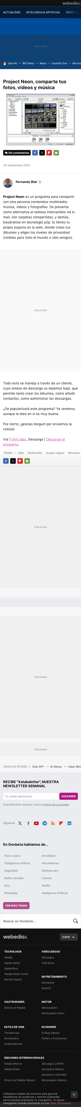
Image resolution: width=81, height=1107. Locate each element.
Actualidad (48, 855)
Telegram (44, 822)
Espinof (46, 988)
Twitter (42, 152)
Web (21, 452)
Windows (74, 452)
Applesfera (11, 968)
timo (7, 885)
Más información (61, 1103)
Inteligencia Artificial (54, 893)
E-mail (56, 152)
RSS (53, 822)
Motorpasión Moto (53, 1013)
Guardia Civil (59, 63)
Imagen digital (55, 452)
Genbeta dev (50, 870)
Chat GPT (38, 766)
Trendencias (11, 1032)
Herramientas (50, 863)
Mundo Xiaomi (13, 979)
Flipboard (49, 152)
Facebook (35, 152)
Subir (66, 937)
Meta (43, 63)
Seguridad (11, 870)
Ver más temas (16, 905)
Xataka (8, 957)
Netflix (46, 885)
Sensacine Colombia (54, 1074)
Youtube (36, 822)
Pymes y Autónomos (54, 1038)
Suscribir (69, 796)
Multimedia (35, 452)
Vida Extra (48, 962)
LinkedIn (69, 822)
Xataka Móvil (12, 962)
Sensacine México (53, 1069)
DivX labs (18, 439)
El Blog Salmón (51, 1032)
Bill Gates (28, 63)
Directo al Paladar (15, 1007)
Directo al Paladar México (19, 1080)
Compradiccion (13, 1043)
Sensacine (48, 982)
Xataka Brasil (12, 1069)
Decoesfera (11, 1038)
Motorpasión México (54, 1080)
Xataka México (13, 1063)
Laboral (46, 878)
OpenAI (12, 63)
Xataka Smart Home (16, 973)
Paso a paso (12, 855)
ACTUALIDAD (11, 12)
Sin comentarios (18, 152)
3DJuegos (48, 957)
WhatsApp (11, 893)
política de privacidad (56, 804)
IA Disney (56, 766)
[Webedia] (72, 3)
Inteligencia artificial (17, 863)
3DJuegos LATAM (53, 1063)
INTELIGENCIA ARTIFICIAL (43, 12)
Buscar (75, 921)
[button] (28, 181)
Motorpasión (49, 1007)
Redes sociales (13, 878)
